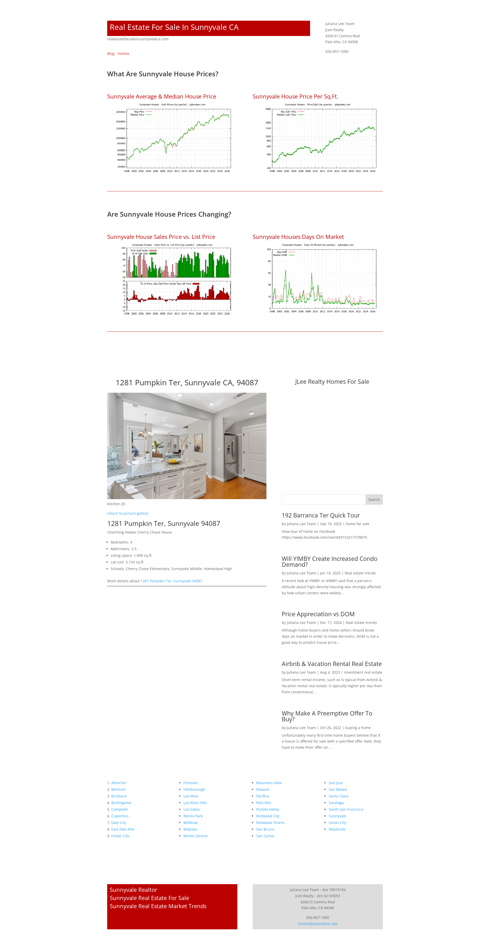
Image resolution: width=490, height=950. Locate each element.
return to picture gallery (127, 513)
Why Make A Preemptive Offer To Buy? (327, 716)
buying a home (358, 727)
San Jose (336, 782)
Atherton (118, 782)
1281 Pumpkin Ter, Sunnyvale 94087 (171, 580)
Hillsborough (194, 789)
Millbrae (190, 822)
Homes (123, 53)
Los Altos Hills (195, 802)
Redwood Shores (270, 822)
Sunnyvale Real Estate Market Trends (158, 906)
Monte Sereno (195, 835)
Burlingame (121, 802)
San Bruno (265, 829)
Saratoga (336, 802)
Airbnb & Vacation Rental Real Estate (332, 664)
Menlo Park (193, 815)
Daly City (118, 822)
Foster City (120, 835)
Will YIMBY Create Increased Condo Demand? (329, 561)
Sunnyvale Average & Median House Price (161, 96)
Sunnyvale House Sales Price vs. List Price (161, 236)
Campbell (119, 809)
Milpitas (190, 829)
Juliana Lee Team (301, 523)
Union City (337, 822)
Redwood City (267, 815)
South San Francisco (346, 809)
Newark (262, 789)
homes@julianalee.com (318, 923)
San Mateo (338, 789)
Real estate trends (360, 573)
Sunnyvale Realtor (133, 889)
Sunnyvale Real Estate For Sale (149, 898)
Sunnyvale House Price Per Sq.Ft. (295, 96)
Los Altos (191, 796)
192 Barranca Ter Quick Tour (321, 515)
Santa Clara (338, 796)
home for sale (357, 523)
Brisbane (119, 796)
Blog (111, 53)
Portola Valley (267, 809)
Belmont (118, 789)
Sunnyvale (337, 815)
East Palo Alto (122, 829)
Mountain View (269, 782)
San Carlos (265, 835)
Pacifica (262, 796)
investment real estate (363, 672)
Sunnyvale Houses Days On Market (298, 236)
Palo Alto (263, 802)
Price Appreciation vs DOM (318, 614)
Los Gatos (191, 809)
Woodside (337, 829)
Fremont (190, 782)
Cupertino (119, 815)
